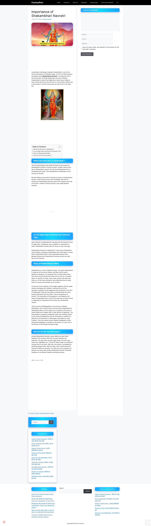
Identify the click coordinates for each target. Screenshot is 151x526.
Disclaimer (84, 2)
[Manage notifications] (4, 522)
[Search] (51, 422)
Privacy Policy (94, 2)
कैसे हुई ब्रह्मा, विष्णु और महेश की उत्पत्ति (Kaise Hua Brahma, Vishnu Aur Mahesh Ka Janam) (43, 505)
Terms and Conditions (107, 2)
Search (61, 488)
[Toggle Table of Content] (59, 147)
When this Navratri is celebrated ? (44, 149)
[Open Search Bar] (117, 2)
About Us (75, 2)
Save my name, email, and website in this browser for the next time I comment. (100, 48)
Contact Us (67, 2)
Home (58, 2)
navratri (52, 413)
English (37, 413)
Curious (32, 413)
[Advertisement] (52, 60)
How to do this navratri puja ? (42, 155)
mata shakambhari (44, 413)
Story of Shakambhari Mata (42, 153)
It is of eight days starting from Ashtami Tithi (47, 151)
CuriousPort (37, 2)
